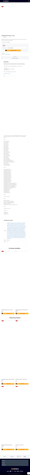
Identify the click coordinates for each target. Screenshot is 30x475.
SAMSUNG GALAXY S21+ (15, 230)
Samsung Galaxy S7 (9, 237)
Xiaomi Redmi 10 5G (15, 234)
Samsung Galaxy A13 (17, 227)
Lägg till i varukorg (13, 50)
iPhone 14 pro (15, 225)
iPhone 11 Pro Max (9, 223)
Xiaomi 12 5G (21, 233)
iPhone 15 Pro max (17, 226)
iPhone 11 (8, 236)
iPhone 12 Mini (17, 223)
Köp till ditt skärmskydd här (7, 73)
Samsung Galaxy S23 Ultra (18, 232)
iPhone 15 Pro (13, 226)
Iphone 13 (10, 224)
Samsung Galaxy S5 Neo (22, 236)
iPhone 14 (8, 225)
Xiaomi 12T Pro (11, 234)
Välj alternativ (8, 313)
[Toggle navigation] (1, 1)
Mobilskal (6, 54)
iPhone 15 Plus (9, 226)
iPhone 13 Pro (18, 224)
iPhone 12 (13, 223)
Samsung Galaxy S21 (9, 230)
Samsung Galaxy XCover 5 (12, 233)
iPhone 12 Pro (20, 223)
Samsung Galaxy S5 (16, 236)
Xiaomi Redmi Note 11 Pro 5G (22, 234)
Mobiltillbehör (8, 54)
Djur (4, 54)
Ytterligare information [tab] (15, 58)
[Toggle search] (26, 1)
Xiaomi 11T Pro (17, 233)
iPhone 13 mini (14, 224)
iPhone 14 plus (12, 225)
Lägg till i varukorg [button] (22, 313)
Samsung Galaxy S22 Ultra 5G (16, 231)
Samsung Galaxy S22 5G (10, 231)
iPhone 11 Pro (11, 236)
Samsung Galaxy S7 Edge (15, 237)
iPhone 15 (23, 225)
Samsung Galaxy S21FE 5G (22, 230)
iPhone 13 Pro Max (22, 224)
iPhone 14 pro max (20, 225)
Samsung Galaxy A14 (22, 227)
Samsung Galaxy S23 (11, 232)
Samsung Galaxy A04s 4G (11, 227)
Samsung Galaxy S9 (20, 237)
